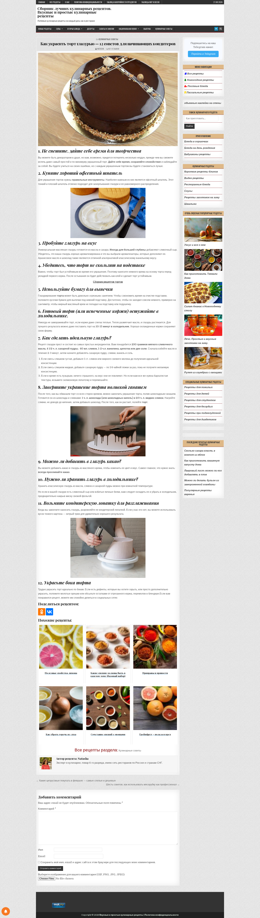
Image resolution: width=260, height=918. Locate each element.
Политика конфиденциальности (88, 2)
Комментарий (47, 808)
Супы (58, 28)
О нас (67, 2)
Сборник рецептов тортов (108, 281)
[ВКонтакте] (49, 611)
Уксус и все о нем (195, 244)
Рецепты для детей (196, 393)
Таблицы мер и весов (150, 2)
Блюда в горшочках (196, 141)
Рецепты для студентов (200, 400)
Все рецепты (55, 2)
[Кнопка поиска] (220, 29)
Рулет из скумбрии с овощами (203, 372)
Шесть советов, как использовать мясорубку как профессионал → (143, 784)
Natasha (100, 48)
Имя (40, 849)
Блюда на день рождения (199, 148)
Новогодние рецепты (200, 80)
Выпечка (147, 28)
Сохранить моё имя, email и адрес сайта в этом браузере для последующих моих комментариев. (98, 862)
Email (41, 856)
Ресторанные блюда (197, 184)
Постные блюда (197, 86)
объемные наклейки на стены (202, 103)
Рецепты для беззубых (198, 406)
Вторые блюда (73, 28)
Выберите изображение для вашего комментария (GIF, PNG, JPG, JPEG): (81, 874)
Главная (41, 2)
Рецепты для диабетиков (200, 419)
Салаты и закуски (106, 28)
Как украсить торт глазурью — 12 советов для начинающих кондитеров (108, 43)
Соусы (188, 191)
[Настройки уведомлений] (6, 911)
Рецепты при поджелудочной (202, 413)
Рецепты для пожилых (198, 387)
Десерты (90, 28)
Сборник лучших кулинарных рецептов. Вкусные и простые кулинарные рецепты (74, 12)
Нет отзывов (113, 48)
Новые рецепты (44, 28)
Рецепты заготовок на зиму (202, 197)
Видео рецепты (194, 178)
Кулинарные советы (163, 28)
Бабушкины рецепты (197, 154)
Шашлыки (190, 203)
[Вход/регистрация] (216, 29)
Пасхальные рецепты (200, 92)
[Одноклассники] (41, 611)
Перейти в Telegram (203, 53)
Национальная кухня (128, 28)
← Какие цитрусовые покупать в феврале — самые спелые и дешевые (76, 780)
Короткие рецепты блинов (201, 171)
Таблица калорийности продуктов (122, 2)
